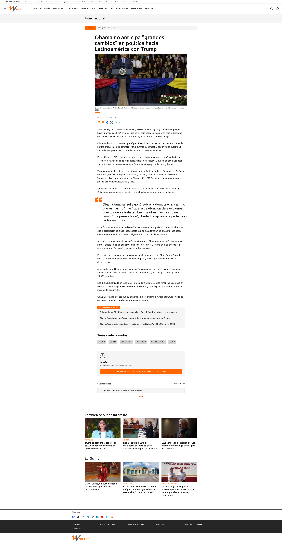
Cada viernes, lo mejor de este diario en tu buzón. (141, 371)
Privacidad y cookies (136, 524)
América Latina (157, 342)
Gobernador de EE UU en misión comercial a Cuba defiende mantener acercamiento (138, 312)
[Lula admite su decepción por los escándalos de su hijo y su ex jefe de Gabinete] (179, 428)
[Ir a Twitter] (78, 516)
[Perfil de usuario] (277, 8)
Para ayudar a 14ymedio (106, 28)
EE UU (172, 342)
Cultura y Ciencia (119, 8)
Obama (113, 342)
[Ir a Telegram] (88, 516)
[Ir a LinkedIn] (97, 516)
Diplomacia (67, 2)
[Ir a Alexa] (107, 516)
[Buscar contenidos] (271, 8)
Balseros (49, 2)
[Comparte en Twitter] (111, 122)
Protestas (57, 2)
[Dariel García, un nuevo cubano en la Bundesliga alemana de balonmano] (103, 472)
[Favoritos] (98, 122)
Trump (102, 342)
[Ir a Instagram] (83, 516)
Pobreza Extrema (97, 2)
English (149, 8)
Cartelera (72, 8)
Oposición (109, 2)
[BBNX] (81, 538)
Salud (24, 2)
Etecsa (30, 2)
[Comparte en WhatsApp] (116, 122)
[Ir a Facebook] (73, 516)
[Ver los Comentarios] (103, 122)
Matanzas (85, 2)
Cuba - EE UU (133, 2)
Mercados (136, 8)
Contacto (76, 528)
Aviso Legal (160, 524)
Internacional (88, 8)
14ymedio (76, 524)
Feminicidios (39, 2)
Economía (45, 8)
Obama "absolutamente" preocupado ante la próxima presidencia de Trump (135, 318)
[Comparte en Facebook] (107, 122)
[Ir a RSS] (113, 516)
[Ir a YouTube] (102, 516)
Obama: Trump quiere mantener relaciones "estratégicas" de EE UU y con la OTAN (137, 324)
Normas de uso (179, 384)
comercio (141, 342)
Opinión (103, 8)
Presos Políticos (120, 2)
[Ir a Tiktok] (93, 516)
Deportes (58, 8)
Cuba (34, 8)
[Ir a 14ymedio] (18, 8)
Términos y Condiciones (193, 524)
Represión (76, 2)
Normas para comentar (109, 524)
